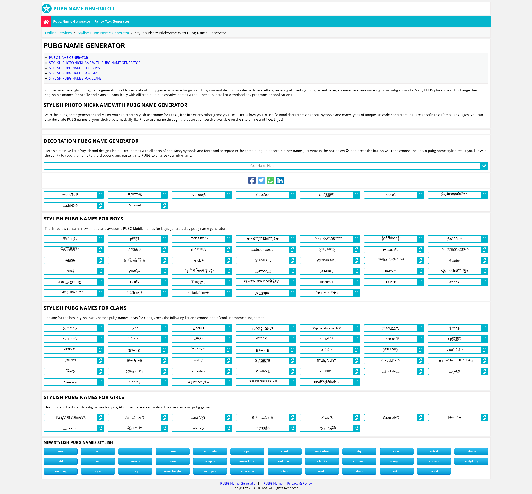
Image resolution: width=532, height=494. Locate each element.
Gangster (396, 461)
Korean (135, 461)
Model (322, 471)
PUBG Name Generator (238, 483)
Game (173, 461)
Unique (359, 451)
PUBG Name (273, 483)
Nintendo (210, 451)
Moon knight (172, 471)
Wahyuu (210, 471)
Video (396, 451)
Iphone (471, 451)
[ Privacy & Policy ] (299, 483)
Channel (172, 451)
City (135, 471)
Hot (60, 451)
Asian (396, 471)
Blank (285, 451)
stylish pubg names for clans (75, 78)
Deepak (210, 461)
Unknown (284, 461)
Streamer (359, 461)
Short (359, 471)
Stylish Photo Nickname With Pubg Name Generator (94, 62)
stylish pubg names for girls (74, 73)
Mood (434, 471)
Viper (247, 451)
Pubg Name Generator (71, 21)
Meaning (60, 471)
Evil (98, 461)
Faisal (434, 451)
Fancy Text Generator (111, 21)
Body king (471, 461)
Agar (98, 471)
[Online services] (46, 21)
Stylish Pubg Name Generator (103, 32)
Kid (60, 461)
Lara (135, 451)
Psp (98, 451)
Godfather (322, 451)
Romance (247, 471)
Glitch (285, 471)
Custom (434, 461)
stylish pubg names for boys (74, 68)
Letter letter (247, 461)
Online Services (58, 32)
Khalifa (322, 461)
